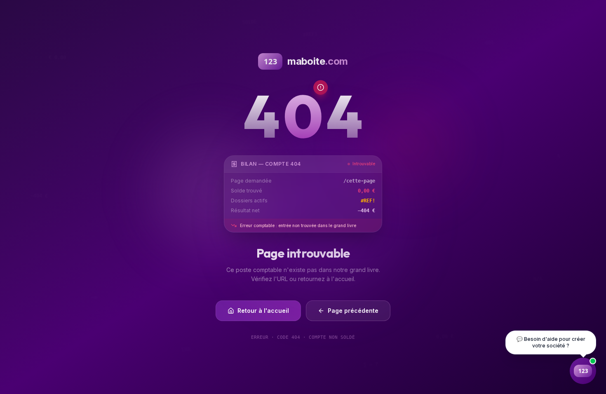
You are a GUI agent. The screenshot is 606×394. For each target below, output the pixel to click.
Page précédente (353, 310)
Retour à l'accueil (263, 310)
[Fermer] (562, 371)
